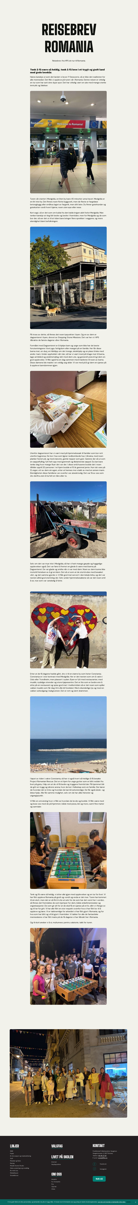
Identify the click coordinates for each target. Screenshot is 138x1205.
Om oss (56, 1174)
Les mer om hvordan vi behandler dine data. (112, 1202)
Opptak (53, 1186)
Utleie (53, 1189)
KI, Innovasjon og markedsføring (20, 1156)
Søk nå (99, 1179)
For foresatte (55, 1182)
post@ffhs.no (102, 1158)
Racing (12, 1163)
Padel (12, 1153)
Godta (128, 1202)
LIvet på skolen (62, 1157)
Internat (54, 1162)
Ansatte (54, 1179)
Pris (52, 1184)
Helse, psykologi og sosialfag (19, 1168)
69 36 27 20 (102, 1156)
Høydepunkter (56, 1164)
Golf (11, 1158)
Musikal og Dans (15, 1161)
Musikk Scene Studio (17, 1166)
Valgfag (57, 1146)
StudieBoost (14, 1175)
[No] (135, 1202)
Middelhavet (14, 1173)
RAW (11, 1151)
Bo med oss (14, 1170)
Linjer (14, 1146)
